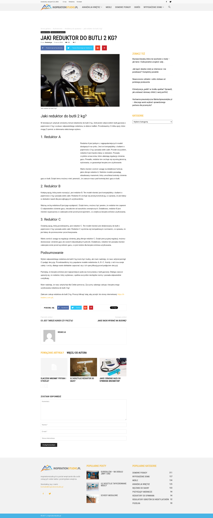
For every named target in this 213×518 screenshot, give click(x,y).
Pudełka (136, 503)
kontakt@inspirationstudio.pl (52, 487)
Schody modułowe (109, 495)
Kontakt (79, 2)
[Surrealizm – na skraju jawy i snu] (93, 475)
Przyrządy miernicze (142, 492)
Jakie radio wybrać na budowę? (112, 320)
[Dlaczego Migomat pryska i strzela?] (54, 367)
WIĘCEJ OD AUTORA (77, 352)
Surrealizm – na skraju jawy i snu (112, 473)
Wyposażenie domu (153, 7)
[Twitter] (170, 1)
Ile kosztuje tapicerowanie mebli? (113, 484)
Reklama (71, 2)
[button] (169, 7)
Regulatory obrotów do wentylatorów (150, 499)
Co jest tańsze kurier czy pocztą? (57, 320)
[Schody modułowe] (93, 498)
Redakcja (48, 42)
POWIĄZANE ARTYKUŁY (52, 352)
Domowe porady (123, 7)
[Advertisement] (106, 19)
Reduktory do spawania (58, 32)
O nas (64, 2)
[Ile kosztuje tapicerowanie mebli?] (93, 487)
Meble (109, 7)
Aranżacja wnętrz (91, 7)
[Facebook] (166, 1)
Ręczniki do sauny (140, 488)
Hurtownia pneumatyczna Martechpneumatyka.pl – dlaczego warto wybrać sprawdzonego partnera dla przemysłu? (152, 102)
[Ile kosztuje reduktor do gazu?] (83, 367)
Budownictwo (45, 32)
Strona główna (46, 29)
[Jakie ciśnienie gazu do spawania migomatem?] (113, 367)
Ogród (137, 7)
